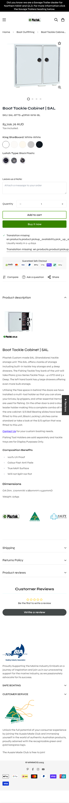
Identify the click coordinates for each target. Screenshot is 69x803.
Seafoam (22, 144)
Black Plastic (6, 160)
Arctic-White (14, 144)
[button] (62, 19)
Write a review (34, 612)
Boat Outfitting (25, 32)
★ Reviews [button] (65, 405)
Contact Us (9, 431)
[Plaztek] (34, 20)
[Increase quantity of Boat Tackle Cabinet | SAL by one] (62, 204)
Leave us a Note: (12, 179)
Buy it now (34, 224)
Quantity (8, 203)
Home (6, 32)
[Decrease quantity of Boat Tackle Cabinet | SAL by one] (20, 204)
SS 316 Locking (22, 160)
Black (39, 144)
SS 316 (14, 160)
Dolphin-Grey (31, 144)
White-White (6, 144)
